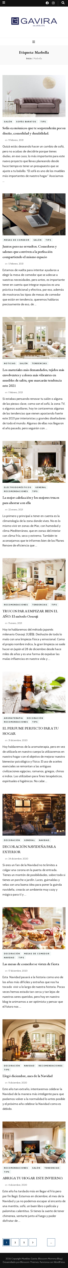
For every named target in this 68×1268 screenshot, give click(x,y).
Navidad (44, 840)
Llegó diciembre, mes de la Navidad (27, 1075)
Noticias (10, 363)
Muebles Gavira (29, 1258)
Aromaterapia (13, 718)
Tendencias (39, 363)
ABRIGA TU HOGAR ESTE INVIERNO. (32, 1178)
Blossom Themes (29, 1262)
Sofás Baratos (26, 121)
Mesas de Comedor (16, 240)
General (40, 487)
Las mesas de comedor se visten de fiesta (30, 964)
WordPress (59, 1262)
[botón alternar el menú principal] (34, 41)
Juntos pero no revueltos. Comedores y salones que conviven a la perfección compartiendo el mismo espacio (29, 251)
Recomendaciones (16, 491)
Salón (8, 121)
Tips (43, 121)
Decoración (35, 718)
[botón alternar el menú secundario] (3, 2)
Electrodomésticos (17, 487)
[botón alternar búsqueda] (63, 2)
